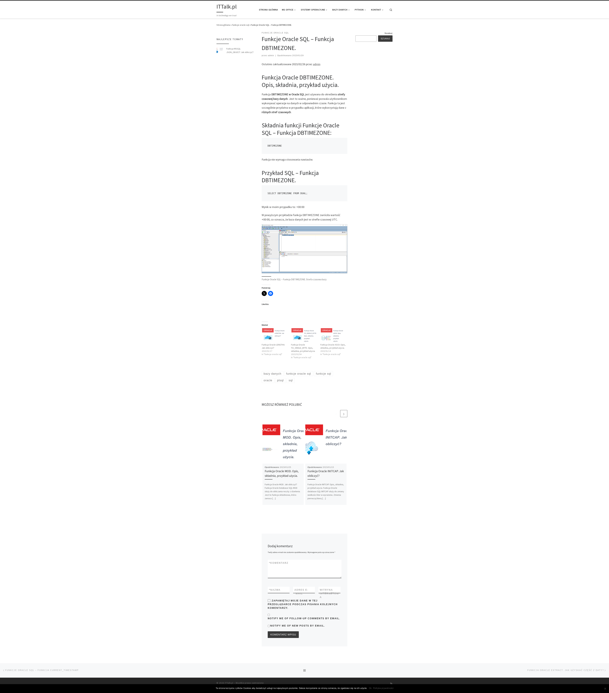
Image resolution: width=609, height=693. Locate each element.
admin (271, 55)
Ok (370, 688)
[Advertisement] (379, 95)
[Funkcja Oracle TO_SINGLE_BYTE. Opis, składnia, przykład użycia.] (304, 335)
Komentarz (278, 563)
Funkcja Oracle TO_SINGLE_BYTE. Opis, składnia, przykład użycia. (303, 347)
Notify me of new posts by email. (297, 625)
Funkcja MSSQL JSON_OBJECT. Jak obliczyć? (240, 50)
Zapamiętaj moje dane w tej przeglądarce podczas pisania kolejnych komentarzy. (303, 604)
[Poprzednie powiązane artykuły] (336, 413)
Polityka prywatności (383, 688)
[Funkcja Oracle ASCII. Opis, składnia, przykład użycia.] (333, 335)
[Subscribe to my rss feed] (391, 684)
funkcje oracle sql (240, 24)
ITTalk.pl (229, 683)
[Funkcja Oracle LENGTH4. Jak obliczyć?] (275, 335)
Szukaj (389, 33)
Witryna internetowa (329, 593)
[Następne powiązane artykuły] (343, 413)
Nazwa (275, 589)
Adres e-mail (301, 591)
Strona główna (223, 24)
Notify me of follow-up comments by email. (304, 618)
